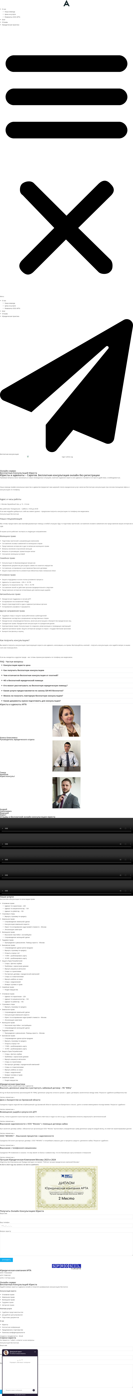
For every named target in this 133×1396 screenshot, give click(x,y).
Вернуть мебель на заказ (14, 979)
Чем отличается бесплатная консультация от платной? (30, 675)
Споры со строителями (13, 971)
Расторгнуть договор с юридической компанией (22, 974)
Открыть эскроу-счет (12, 953)
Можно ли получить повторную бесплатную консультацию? (33, 695)
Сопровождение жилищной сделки (17, 937)
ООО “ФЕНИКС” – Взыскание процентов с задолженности (27, 1136)
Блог (3, 20)
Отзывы (5, 22)
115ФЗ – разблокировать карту (16, 956)
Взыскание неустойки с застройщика (18, 935)
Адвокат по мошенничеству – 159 (17, 909)
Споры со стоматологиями (14, 977)
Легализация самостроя (13, 929)
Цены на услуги (10, 14)
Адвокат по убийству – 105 (14, 911)
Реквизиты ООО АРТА (12, 17)
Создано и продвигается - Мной (11, 1336)
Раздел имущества (11, 990)
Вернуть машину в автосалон (15, 969)
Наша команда (10, 12)
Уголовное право (8, 903)
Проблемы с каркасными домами (16, 966)
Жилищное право (8, 932)
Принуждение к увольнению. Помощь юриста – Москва (25, 943)
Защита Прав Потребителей (12, 961)
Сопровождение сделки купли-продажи (19, 948)
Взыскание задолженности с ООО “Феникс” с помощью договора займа (34, 1124)
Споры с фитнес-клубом (13, 963)
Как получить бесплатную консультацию (23, 670)
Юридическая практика (10, 25)
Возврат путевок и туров (13, 984)
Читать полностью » (7, 1097)
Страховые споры (8, 914)
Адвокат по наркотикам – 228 (15, 906)
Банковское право (8, 945)
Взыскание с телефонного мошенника (18, 1148)
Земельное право (8, 919)
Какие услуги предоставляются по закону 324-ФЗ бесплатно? (33, 690)
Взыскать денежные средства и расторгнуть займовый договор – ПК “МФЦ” (36, 1088)
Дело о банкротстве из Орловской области (20, 1100)
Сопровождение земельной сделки (17, 922)
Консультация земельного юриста (17, 924)
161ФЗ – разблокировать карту (16, 958)
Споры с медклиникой (13, 982)
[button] (66, 163)
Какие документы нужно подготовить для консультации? (32, 701)
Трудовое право (8, 940)
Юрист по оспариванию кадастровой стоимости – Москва (25, 927)
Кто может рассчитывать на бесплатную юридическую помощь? (35, 685)
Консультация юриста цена (16, 665)
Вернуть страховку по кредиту (15, 916)
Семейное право (8, 987)
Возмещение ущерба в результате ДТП (18, 1112)
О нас (4, 9)
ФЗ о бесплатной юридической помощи (23, 680)
